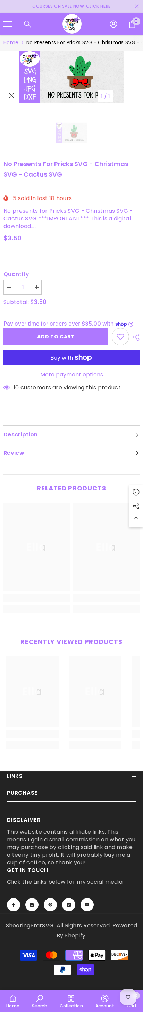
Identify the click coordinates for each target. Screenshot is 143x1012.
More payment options (71, 375)
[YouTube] (87, 904)
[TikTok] (68, 904)
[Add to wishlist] (120, 336)
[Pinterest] (50, 904)
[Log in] (113, 24)
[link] (36, 598)
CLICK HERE (98, 6)
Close (137, 6)
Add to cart (56, 336)
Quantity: (17, 274)
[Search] (27, 24)
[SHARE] (134, 337)
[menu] (7, 24)
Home (10, 42)
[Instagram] (32, 904)
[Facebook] (13, 904)
